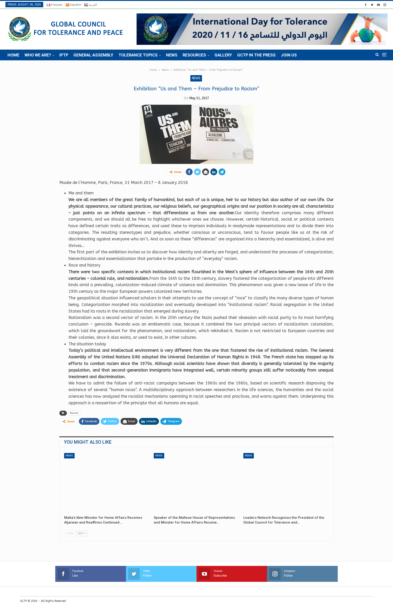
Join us (289, 55)
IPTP (63, 55)
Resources (194, 55)
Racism (74, 413)
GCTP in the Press (256, 55)
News (171, 55)
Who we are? (38, 55)
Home (13, 55)
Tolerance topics (138, 55)
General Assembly (93, 55)
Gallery (223, 55)
